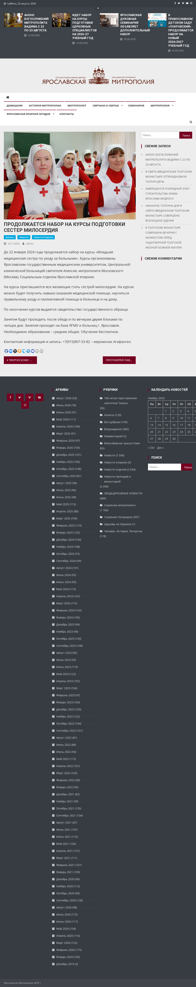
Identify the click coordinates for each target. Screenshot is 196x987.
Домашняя (15, 105)
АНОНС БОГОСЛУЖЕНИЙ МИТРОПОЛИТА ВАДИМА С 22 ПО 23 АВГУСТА (36, 22)
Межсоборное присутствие (122, 443)
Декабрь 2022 (65, 709)
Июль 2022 (63, 745)
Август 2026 (64, 398)
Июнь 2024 (63, 582)
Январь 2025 (64, 532)
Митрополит (77, 105)
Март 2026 (63, 433)
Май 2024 (62, 589)
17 (181, 425)
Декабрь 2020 (65, 879)
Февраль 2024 (65, 610)
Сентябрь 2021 (66, 815)
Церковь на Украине (117, 524)
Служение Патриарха (118, 517)
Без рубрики (112, 422)
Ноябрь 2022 (64, 716)
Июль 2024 (63, 575)
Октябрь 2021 (65, 808)
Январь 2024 (64, 617)
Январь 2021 (64, 872)
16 (174, 425)
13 (151, 425)
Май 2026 (62, 419)
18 (188, 425)
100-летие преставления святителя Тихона (120, 400)
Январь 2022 (64, 787)
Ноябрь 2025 (64, 462)
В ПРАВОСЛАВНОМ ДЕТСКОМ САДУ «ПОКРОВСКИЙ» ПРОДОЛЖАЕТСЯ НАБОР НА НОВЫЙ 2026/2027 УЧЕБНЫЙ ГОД (180, 30)
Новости (23, 237)
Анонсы (10, 237)
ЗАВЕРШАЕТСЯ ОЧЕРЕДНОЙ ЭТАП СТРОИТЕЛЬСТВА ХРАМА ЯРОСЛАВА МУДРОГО (167, 193)
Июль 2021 (63, 829)
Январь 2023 (64, 702)
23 (174, 432)
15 (166, 425)
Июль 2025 (63, 490)
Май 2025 (62, 504)
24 (181, 432)
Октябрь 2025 (65, 469)
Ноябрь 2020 (64, 886)
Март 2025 (63, 518)
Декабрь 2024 (65, 539)
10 (181, 418)
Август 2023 (64, 653)
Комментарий (113, 436)
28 (159, 438)
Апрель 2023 (64, 681)
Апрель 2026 (64, 426)
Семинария (136, 105)
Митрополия (160, 105)
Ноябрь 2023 (64, 631)
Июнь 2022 (63, 752)
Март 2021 (63, 858)
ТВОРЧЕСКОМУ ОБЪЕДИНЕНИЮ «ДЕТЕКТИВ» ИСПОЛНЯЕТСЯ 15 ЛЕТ (23, 360)
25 (188, 432)
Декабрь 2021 (65, 794)
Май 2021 (62, 844)
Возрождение (113, 429)
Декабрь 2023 (65, 624)
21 (159, 432)
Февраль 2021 (65, 865)
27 (151, 438)
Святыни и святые (106, 105)
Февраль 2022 (65, 780)
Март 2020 (63, 943)
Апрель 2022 (64, 766)
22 (166, 432)
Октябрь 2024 (65, 554)
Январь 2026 (64, 447)
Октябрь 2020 (65, 893)
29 (166, 438)
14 (159, 425)
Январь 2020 (64, 957)
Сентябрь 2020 (66, 900)
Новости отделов (43, 237)
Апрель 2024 (64, 596)
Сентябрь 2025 (66, 476)
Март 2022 (63, 773)
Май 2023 (62, 674)
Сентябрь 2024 (66, 561)
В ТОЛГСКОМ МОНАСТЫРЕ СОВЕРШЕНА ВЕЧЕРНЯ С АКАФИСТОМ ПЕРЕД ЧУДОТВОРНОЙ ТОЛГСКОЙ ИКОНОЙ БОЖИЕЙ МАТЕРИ (163, 237)
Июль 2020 (63, 914)
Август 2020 (64, 907)
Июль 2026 (63, 405)
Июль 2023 (63, 660)
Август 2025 (64, 483)
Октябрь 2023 (65, 638)
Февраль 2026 (65, 440)
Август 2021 (64, 822)
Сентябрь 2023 (66, 645)
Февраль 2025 (65, 525)
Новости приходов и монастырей (117, 479)
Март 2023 (63, 688)
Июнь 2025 (63, 497)
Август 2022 (64, 737)
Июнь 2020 (63, 921)
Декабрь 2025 (65, 455)
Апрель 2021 (64, 851)
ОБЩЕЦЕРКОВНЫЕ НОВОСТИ (123, 493)
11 (188, 418)
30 (174, 438)
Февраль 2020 (65, 950)
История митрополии (45, 105)
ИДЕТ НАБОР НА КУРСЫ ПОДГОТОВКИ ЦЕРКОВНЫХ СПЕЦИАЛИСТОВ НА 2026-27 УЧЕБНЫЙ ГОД (84, 26)
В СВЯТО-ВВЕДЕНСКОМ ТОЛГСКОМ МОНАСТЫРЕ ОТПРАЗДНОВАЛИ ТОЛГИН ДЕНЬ (168, 176)
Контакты (67, 114)
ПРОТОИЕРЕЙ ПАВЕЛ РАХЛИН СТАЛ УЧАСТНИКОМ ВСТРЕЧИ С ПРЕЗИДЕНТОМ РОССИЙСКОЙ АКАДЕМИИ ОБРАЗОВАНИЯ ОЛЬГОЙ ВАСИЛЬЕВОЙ (121, 360)
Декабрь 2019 (65, 964)
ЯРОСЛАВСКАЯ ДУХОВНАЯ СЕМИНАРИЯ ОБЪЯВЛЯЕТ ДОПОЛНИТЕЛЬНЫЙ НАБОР (132, 24)
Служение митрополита (120, 505)
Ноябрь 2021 (64, 801)
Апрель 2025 (64, 511)
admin (29, 243)
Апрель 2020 (64, 935)
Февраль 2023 (65, 695)
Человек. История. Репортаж (123, 531)
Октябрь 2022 (65, 723)
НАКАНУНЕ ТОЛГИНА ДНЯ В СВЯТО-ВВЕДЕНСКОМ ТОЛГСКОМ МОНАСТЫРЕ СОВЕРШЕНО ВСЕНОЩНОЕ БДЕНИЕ (167, 213)
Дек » (160, 447)
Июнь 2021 (63, 836)
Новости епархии (115, 462)
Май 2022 (62, 759)
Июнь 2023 (63, 667)
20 (151, 432)
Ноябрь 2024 (64, 546)
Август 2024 (64, 568)
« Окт (151, 447)
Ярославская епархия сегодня (28, 114)
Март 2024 (63, 603)
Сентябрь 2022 (66, 730)
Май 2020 (62, 928)
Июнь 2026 (63, 412)
